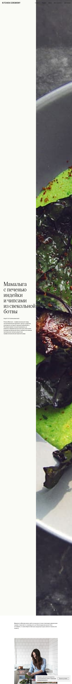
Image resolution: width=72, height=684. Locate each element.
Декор (50, 2)
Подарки (44, 2)
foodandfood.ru (25, 325)
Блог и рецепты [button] (57, 2)
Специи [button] (37, 2)
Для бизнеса (68, 2)
